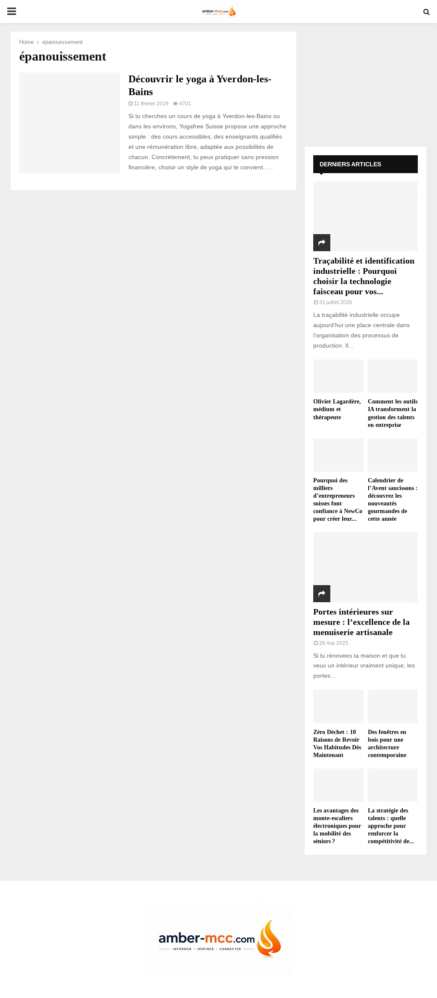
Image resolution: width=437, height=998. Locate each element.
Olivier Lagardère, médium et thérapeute (337, 409)
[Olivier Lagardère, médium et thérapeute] (338, 376)
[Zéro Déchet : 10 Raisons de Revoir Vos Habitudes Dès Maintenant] (338, 706)
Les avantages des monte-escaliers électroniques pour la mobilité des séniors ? (337, 825)
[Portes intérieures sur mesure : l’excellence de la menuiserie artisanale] (365, 567)
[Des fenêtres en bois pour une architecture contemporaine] (393, 706)
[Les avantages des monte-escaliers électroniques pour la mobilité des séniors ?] (338, 785)
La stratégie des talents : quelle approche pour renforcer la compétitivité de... (391, 825)
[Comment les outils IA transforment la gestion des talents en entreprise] (393, 376)
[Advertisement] (365, 85)
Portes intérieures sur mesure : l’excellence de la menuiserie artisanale (361, 622)
